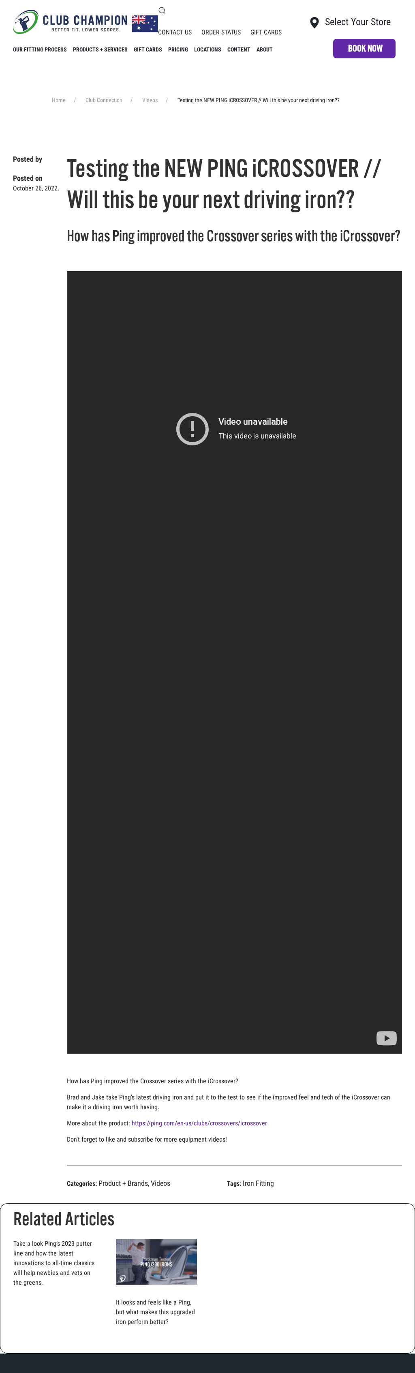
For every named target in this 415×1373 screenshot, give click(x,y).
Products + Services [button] (100, 49)
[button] (162, 10)
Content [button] (238, 49)
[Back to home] (85, 22)
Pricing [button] (178, 49)
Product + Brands (123, 1183)
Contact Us (175, 32)
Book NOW (365, 48)
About (265, 49)
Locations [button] (207, 49)
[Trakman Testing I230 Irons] (156, 1261)
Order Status (221, 32)
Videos (160, 1183)
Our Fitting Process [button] (40, 49)
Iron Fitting (258, 1183)
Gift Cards (266, 32)
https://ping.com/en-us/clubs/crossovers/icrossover (199, 1123)
